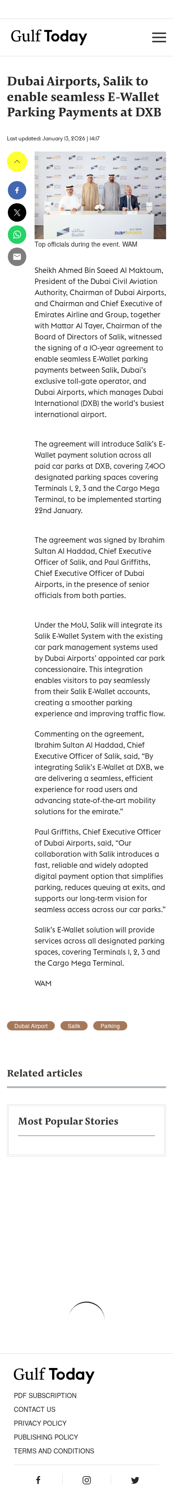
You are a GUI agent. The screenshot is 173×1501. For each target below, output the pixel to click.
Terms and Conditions (54, 1450)
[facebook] (17, 190)
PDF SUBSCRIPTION (45, 1395)
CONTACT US (34, 1409)
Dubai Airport (31, 1026)
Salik (74, 1026)
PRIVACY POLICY (40, 1423)
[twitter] (17, 212)
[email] (17, 257)
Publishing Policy (46, 1436)
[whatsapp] (17, 234)
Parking (110, 1026)
